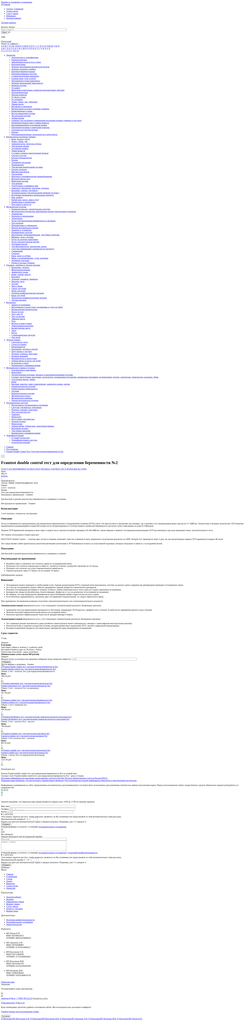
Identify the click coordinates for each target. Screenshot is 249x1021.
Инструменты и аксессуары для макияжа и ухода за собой (37, 307)
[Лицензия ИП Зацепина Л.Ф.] (74, 1019)
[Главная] (5, 4)
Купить (4, 476)
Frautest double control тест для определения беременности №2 (28, 669)
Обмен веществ (18, 151)
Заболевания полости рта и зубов (26, 62)
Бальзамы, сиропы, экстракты (24, 190)
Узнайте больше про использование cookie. (20, 1012)
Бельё (13, 382)
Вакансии (10, 883)
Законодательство (14, 924)
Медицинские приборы (21, 398)
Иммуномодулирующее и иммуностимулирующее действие (37, 90)
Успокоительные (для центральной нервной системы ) (35, 193)
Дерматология (17, 118)
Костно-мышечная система (23, 113)
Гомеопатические (19, 60)
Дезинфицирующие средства (24, 440)
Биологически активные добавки (21, 137)
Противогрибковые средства (24, 74)
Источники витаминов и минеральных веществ (32, 195)
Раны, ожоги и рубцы (21, 256)
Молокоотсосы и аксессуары (24, 358)
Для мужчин (16, 174)
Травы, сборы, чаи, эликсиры (24, 102)
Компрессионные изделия (22, 393)
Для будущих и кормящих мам (24, 186)
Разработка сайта (40, 998)
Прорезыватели (18, 347)
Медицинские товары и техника (20, 368)
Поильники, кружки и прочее (24, 349)
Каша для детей (18, 295)
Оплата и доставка (14, 909)
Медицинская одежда (20, 396)
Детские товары (13, 340)
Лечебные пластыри (20, 260)
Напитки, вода (17, 281)
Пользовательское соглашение (19, 922)
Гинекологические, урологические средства (30, 209)
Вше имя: (5, 806)
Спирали (15, 253)
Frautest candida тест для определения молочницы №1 (24, 753)
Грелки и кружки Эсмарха (23, 263)
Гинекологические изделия (23, 386)
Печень (14, 160)
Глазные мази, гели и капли (23, 78)
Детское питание (18, 300)
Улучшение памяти (19, 148)
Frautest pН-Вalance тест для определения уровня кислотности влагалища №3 (35, 719)
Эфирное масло (18, 319)
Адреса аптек (12, 11)
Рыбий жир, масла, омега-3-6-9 (25, 200)
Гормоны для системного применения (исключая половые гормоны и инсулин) (46, 120)
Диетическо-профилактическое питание (29, 298)
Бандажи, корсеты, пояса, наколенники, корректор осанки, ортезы (40, 384)
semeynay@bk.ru (8, 998)
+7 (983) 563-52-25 (24, 998)
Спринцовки (17, 251)
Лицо (13, 330)
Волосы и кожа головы (21, 323)
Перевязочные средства (21, 232)
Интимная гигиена (19, 428)
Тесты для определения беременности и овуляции (33, 221)
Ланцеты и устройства (21, 230)
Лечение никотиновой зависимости (27, 83)
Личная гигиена (18, 421)
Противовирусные (19, 92)
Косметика (11, 302)
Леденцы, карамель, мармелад (24, 279)
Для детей (15, 337)
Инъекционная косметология (24, 309)
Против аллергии (19, 95)
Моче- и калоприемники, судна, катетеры (29, 258)
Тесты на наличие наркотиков (24, 239)
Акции (9, 881)
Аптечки (15, 391)
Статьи (9, 879)
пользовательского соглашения (52, 853)
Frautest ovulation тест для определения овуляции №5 (24, 736)
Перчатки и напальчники (22, 216)
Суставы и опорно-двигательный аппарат (30, 153)
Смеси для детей (18, 288)
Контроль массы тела (20, 179)
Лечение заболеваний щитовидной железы (30, 67)
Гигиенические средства (17, 403)
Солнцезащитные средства (23, 335)
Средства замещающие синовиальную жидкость (32, 249)
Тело (13, 321)
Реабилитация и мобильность (24, 389)
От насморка (17, 99)
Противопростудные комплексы (25, 81)
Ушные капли (17, 104)
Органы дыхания (19, 169)
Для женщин (17, 183)
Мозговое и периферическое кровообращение (31, 176)
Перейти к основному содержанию (16, 2)
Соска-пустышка (18, 344)
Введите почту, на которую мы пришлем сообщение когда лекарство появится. (36, 659)
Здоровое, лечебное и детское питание (23, 265)
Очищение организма (21, 162)
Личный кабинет (13, 897)
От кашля (15, 88)
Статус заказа (12, 13)
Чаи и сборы (16, 286)
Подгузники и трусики (21, 351)
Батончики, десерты (20, 267)
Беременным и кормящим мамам (25, 365)
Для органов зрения (20, 146)
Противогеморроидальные (23, 71)
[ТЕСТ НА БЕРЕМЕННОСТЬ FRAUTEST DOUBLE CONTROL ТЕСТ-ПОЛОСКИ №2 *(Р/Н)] (44, 469)
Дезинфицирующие (15, 435)
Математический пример (12, 819)
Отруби (14, 284)
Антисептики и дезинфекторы (24, 57)
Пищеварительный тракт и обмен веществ (30, 123)
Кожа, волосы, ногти (20, 139)
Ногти (14, 333)
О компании (11, 876)
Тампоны (15, 414)
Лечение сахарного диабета (23, 69)
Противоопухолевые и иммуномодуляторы (30, 127)
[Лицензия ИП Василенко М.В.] (45, 1019)
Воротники (16, 372)
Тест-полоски (17, 223)
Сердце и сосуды (18, 155)
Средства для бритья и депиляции (26, 407)
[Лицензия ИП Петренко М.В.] (102, 1019)
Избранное (11, 16)
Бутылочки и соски (20, 363)
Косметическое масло (20, 328)
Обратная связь (8, 982)
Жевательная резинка (20, 270)
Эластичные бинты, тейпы (23, 379)
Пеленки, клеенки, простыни (24, 354)
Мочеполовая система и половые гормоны (30, 109)
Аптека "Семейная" (15, 9)
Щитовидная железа (20, 172)
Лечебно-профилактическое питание (27, 293)
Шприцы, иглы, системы (22, 237)
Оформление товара (15, 902)
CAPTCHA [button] (8, 814)
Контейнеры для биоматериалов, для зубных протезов (35, 235)
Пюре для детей (18, 291)
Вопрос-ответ (12, 911)
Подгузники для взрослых (23, 419)
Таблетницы (16, 218)
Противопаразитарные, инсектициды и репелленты (34, 134)
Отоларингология (19, 244)
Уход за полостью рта (20, 412)
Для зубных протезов (20, 431)
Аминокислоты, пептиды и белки (26, 144)
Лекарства (10, 55)
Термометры (16, 214)
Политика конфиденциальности (20, 920)
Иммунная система (19, 181)
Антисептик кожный (20, 442)
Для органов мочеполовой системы (27, 167)
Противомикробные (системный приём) (29, 125)
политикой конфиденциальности (82, 853)
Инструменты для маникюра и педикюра (29, 405)
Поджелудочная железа (21, 158)
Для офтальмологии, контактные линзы (29, 246)
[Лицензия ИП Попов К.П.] (129, 1019)
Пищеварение (17, 165)
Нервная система (18, 85)
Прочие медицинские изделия (24, 228)
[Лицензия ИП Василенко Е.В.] (15, 1019)
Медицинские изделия (16, 207)
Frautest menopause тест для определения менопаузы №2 (25, 686)
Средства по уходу (19, 342)
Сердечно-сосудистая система (24, 130)
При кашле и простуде (21, 204)
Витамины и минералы (21, 106)
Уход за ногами (18, 316)
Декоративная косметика (22, 326)
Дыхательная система (20, 116)
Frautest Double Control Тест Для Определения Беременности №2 (34, 451)
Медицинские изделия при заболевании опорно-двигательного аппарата (43, 211)
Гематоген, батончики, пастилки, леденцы (30, 188)
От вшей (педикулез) (20, 438)
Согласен (5, 1016)
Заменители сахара (19, 272)
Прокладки (16, 417)
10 (18, 51)
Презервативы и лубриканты (24, 225)
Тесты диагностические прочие (25, 242)
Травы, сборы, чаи (19, 141)
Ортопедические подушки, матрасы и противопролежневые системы (42, 375)
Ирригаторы (16, 424)
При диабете (17, 197)
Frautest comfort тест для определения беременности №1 (25, 702)
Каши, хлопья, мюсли (21, 274)
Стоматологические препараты (25, 76)
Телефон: (5, 809)
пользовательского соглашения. (53, 827)
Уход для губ (17, 314)
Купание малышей (19, 356)
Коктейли (15, 277)
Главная (9, 447)
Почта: (4, 812)
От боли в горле (18, 97)
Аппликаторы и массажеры (23, 370)
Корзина (10, 899)
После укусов (17, 312)
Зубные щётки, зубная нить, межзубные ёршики (32, 426)
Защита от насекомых (20, 305)
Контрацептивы (18, 64)
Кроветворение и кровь (21, 111)
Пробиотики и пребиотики (23, 202)
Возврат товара (13, 904)
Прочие (14, 132)
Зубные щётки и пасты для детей (26, 361)
